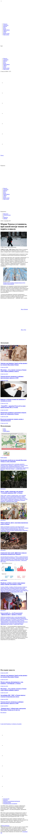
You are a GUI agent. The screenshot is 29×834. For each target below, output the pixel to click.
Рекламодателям (7, 802)
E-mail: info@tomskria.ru (6, 723)
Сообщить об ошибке (17, 723)
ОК (1, 832)
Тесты (4, 32)
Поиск (2, 155)
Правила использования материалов (11, 801)
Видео (4, 28)
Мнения (5, 26)
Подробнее (25, 831)
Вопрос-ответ (6, 33)
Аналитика (5, 25)
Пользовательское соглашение (10, 803)
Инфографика (6, 29)
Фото (4, 27)
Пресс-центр (6, 34)
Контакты (5, 800)
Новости (5, 23)
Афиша (5, 31)
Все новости (3, 712)
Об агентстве (6, 798)
